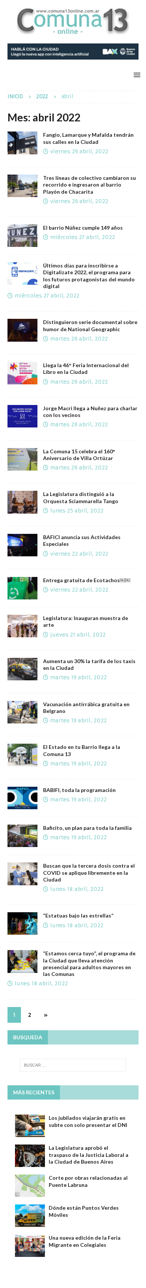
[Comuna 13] (22, 235)
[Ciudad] (22, 142)
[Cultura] (22, 330)
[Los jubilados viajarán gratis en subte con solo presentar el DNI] (30, 1126)
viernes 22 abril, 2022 (79, 553)
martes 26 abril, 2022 (79, 338)
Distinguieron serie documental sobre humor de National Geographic (90, 325)
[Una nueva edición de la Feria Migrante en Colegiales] (30, 1245)
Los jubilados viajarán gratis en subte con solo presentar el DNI (88, 1121)
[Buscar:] (73, 1065)
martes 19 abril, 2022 (78, 677)
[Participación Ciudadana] (22, 416)
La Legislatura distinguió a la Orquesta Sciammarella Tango (80, 497)
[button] (135, 75)
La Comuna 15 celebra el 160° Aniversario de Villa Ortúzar (79, 454)
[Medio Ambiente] (22, 588)
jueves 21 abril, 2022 (78, 634)
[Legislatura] (22, 873)
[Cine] (22, 798)
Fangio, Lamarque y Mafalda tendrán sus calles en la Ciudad (88, 138)
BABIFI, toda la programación (79, 790)
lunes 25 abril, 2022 (76, 510)
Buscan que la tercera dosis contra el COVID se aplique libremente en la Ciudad (89, 872)
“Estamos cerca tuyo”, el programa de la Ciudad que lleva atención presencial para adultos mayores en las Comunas (89, 963)
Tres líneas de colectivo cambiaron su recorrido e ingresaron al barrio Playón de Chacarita (89, 184)
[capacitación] (22, 273)
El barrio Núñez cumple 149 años (83, 227)
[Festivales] (22, 545)
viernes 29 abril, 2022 (79, 151)
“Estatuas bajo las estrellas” (78, 915)
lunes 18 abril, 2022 (76, 889)
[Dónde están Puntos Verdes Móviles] (30, 1215)
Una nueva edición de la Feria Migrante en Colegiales (85, 1241)
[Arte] (22, 626)
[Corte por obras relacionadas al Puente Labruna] (30, 1185)
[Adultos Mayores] (22, 961)
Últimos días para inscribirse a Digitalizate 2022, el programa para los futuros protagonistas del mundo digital (89, 275)
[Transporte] (22, 186)
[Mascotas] (22, 712)
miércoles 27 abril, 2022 (82, 237)
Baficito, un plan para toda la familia (87, 828)
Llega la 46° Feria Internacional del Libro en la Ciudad (86, 368)
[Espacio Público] (22, 923)
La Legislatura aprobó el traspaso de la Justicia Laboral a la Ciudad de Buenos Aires (88, 1154)
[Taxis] (22, 669)
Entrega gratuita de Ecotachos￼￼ (86, 580)
